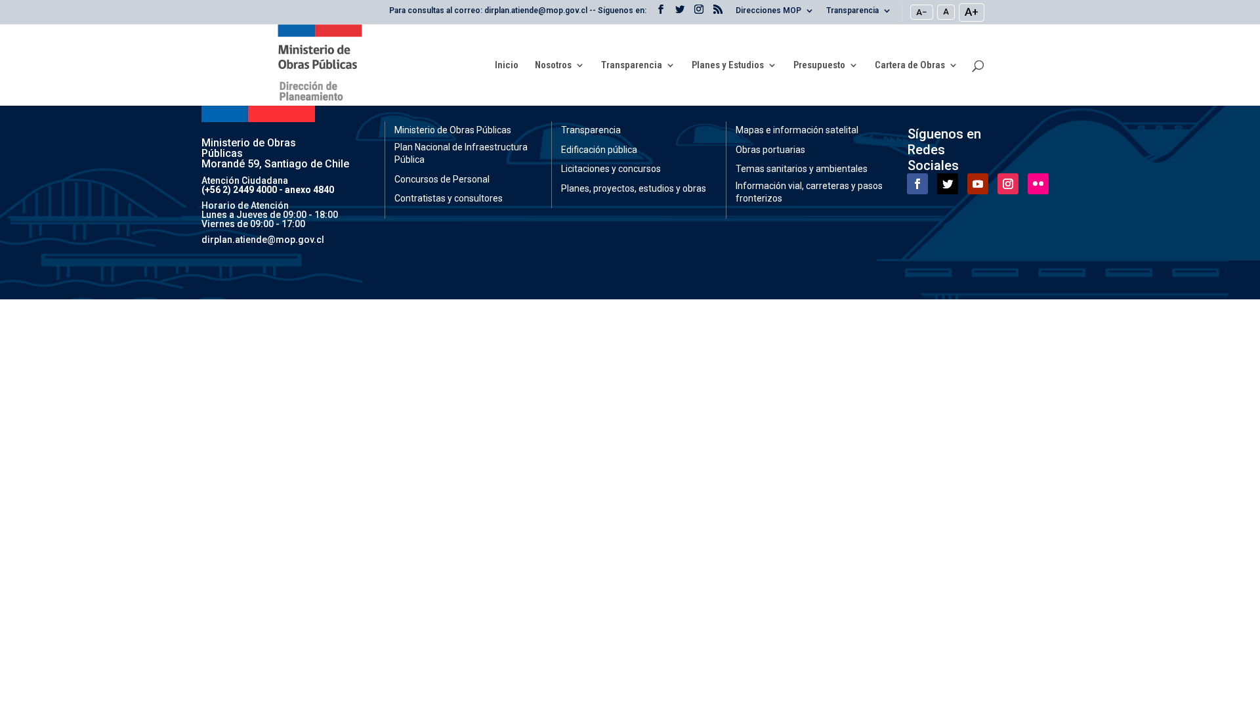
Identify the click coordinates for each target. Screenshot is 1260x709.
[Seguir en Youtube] (977, 183)
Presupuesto (819, 65)
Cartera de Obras (910, 65)
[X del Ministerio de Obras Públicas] (679, 13)
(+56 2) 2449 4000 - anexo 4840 (267, 189)
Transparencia (852, 11)
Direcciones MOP (768, 11)
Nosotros (553, 65)
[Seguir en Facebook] (917, 183)
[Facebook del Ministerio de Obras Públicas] (660, 13)
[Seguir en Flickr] (1038, 183)
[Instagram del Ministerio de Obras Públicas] (699, 13)
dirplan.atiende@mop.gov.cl (262, 239)
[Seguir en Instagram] (1008, 183)
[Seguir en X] (947, 183)
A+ (971, 11)
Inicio (506, 65)
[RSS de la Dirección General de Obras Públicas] (718, 13)
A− (921, 12)
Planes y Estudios (728, 65)
